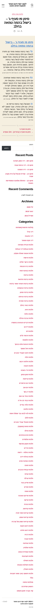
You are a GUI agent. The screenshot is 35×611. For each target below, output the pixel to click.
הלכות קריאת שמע (26, 517)
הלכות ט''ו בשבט (27, 370)
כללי (31, 578)
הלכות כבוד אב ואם (26, 396)
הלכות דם (29, 331)
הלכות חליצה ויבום (26, 361)
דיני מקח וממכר (27, 240)
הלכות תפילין (28, 569)
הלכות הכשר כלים (26, 336)
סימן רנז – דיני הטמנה (25, 169)
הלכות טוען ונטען (27, 374)
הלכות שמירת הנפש (25, 552)
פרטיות (31, 607)
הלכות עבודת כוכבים (25, 470)
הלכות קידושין (28, 509)
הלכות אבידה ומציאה (25, 245)
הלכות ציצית (28, 504)
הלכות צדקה (28, 500)
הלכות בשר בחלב (17, 14)
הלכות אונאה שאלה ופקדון (23, 253)
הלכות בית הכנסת (26, 266)
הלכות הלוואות (28, 340)
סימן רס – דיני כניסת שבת (24, 165)
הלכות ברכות (28, 275)
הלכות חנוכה (28, 366)
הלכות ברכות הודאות (25, 279)
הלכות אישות (28, 258)
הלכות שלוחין (28, 548)
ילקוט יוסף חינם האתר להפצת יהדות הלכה (17, 5)
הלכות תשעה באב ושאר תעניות (21, 573)
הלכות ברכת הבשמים (25, 288)
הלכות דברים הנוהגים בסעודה (22, 323)
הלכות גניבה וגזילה (26, 318)
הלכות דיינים (28, 327)
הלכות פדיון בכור (27, 483)
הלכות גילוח (28, 314)
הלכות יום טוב (28, 387)
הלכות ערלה (28, 478)
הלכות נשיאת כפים (26, 461)
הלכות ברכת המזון (26, 292)
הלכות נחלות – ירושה (25, 452)
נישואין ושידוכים (27, 586)
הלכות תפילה (28, 560)
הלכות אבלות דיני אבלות (24, 249)
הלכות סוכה (29, 465)
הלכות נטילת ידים (26, 457)
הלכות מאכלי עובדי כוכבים (23, 422)
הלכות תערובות (27, 556)
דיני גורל (30, 232)
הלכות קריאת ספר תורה (24, 513)
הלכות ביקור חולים (26, 262)
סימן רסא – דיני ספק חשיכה (23, 161)
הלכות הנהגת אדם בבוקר (24, 344)
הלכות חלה (29, 357)
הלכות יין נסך (28, 392)
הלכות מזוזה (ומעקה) (25, 426)
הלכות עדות (29, 474)
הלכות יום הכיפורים (26, 383)
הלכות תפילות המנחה (25, 565)
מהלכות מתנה (28, 582)
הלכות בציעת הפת (26, 271)
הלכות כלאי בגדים (26, 405)
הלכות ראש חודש (26, 530)
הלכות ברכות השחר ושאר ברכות (21, 284)
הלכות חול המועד (27, 348)
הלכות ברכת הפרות (26, 301)
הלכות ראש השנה (26, 526)
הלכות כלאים (28, 409)
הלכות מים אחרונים (26, 435)
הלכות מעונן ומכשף (26, 444)
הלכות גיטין (29, 310)
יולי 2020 (30, 207)
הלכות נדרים (28, 448)
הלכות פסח (29, 491)
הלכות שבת (28, 539)
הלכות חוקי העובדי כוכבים (23, 353)
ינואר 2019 (29, 211)
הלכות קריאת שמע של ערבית (22, 522)
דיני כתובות (29, 236)
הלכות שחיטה (28, 543)
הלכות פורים (28, 487)
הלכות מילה (29, 431)
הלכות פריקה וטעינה (25, 496)
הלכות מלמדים (27, 439)
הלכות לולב (29, 418)
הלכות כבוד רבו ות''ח (25, 400)
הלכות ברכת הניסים (26, 297)
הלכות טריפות (28, 379)
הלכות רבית (29, 535)
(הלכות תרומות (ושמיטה (24, 227)
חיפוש (31, 144)
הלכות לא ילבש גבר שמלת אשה (21, 413)
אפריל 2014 (29, 216)
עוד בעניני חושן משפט (25, 591)
